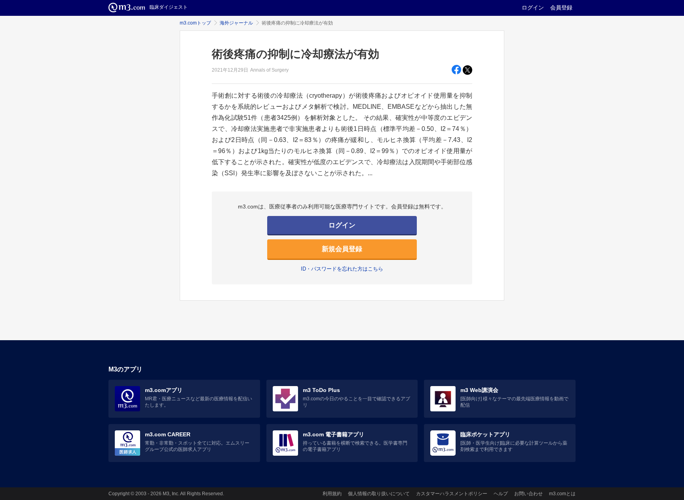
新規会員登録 (342, 249)
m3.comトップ (195, 23)
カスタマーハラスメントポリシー (451, 493)
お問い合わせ (528, 493)
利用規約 (332, 493)
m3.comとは (562, 493)
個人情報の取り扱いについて (379, 493)
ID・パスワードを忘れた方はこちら (342, 269)
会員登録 (561, 7)
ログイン (533, 7)
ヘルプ (501, 493)
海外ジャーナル (236, 23)
